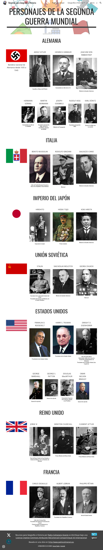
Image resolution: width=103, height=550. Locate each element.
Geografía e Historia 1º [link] (76, 3)
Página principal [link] (58, 3)
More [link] (92, 3)
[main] (51, 17)
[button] (100, 2)
